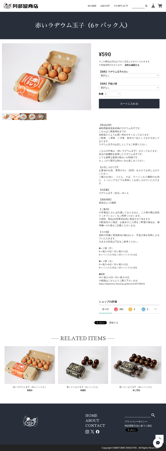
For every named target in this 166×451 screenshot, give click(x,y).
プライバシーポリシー (136, 421)
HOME (92, 6)
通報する (113, 322)
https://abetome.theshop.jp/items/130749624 (122, 283)
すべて (105, 309)
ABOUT (105, 6)
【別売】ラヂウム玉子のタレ (113, 71)
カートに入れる (129, 103)
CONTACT (121, 6)
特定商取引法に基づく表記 (138, 425)
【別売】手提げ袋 (108, 83)
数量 (101, 94)
